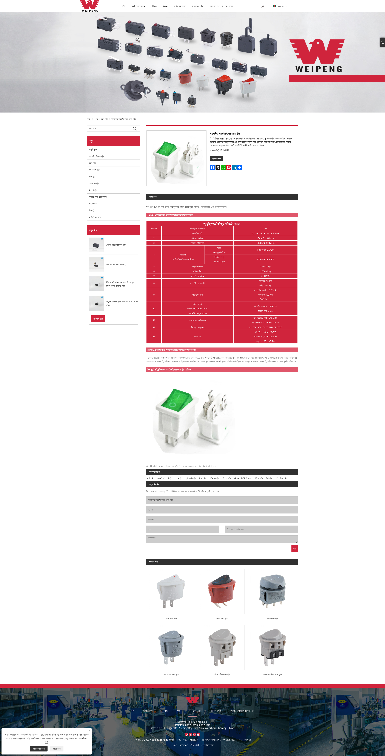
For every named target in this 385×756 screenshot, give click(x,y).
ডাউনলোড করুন (195, 710)
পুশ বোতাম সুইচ (94, 169)
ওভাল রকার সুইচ (272, 618)
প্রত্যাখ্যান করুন (39, 748)
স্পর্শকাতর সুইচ (94, 183)
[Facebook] (186, 734)
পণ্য (96, 118)
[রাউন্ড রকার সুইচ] (171, 590)
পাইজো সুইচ (93, 203)
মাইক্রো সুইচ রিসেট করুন (97, 196)
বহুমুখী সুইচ (93, 149)
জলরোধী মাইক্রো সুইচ (96, 156)
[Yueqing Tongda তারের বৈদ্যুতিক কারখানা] (89, 5)
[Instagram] (194, 734)
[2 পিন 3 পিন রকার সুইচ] (222, 646)
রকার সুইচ (104, 118)
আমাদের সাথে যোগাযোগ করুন (242, 710)
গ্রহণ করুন (56, 748)
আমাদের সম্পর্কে (149, 710)
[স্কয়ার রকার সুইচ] (222, 590)
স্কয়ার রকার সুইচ (222, 618)
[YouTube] (190, 734)
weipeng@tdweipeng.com (195, 724)
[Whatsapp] (198, 734)
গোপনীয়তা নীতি (207, 745)
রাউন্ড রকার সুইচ (171, 618)
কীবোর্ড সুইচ (93, 190)
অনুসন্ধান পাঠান (216, 158)
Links (174, 745)
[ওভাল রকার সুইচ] (272, 590)
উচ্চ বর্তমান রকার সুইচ (171, 674)
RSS (192, 745)
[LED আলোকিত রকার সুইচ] (272, 646)
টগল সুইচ (92, 176)
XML (197, 745)
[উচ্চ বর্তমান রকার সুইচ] (171, 646)
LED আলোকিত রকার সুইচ (272, 674)
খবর (178, 710)
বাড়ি (132, 710)
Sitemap (183, 745)
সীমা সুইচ (92, 210)
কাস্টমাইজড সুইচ (95, 217)
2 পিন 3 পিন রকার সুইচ (222, 674)
